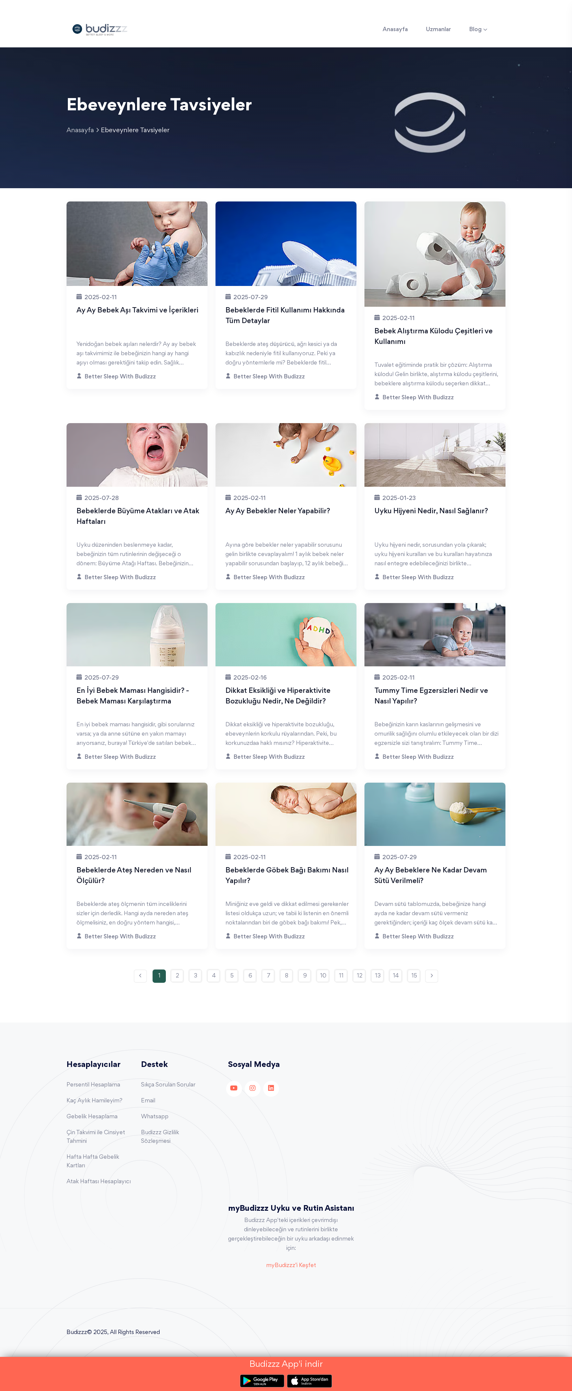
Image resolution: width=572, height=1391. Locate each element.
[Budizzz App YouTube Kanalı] (234, 1089)
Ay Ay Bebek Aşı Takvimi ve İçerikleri (137, 310)
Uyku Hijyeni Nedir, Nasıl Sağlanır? (431, 511)
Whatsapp (154, 1117)
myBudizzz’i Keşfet (291, 1265)
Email (148, 1101)
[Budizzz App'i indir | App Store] (309, 1381)
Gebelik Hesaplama (92, 1117)
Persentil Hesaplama (93, 1085)
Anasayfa (395, 29)
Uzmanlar (438, 29)
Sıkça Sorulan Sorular (168, 1085)
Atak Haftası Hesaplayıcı (99, 1182)
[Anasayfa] (100, 29)
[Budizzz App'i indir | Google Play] (263, 1381)
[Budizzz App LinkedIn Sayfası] (271, 1089)
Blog (475, 29)
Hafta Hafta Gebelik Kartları (93, 1162)
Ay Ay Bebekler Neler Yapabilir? (277, 511)
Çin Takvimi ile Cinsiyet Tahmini (96, 1137)
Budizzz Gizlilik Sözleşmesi (160, 1137)
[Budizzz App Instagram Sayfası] (253, 1089)
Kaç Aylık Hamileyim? (94, 1101)
